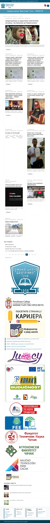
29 (15, 254)
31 (21, 254)
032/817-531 (29, 515)
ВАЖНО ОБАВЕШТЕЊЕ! (11, 222)
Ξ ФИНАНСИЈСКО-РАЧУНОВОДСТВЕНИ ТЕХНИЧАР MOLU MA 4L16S (18, 341)
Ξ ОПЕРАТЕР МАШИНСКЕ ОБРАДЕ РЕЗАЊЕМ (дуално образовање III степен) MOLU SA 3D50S (23, 349)
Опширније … (8, 49)
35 (32, 254)
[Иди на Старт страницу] (5, 254)
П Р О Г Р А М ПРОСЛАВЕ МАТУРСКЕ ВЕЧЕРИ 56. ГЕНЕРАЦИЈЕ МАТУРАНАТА (19, 251)
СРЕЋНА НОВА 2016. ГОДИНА (10, 246)
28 (12, 254)
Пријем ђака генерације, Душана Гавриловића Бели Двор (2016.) (35, 134)
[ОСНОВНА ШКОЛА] (7, 5)
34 (29, 254)
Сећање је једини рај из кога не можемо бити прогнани (13, 185)
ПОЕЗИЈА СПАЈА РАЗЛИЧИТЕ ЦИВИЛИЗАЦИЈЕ (35, 184)
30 (18, 254)
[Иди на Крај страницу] (40, 254)
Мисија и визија (8, 514)
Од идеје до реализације (12, 133)
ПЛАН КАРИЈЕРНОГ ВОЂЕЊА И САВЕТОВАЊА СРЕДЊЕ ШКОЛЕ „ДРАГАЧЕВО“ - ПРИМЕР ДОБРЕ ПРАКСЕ (13, 96)
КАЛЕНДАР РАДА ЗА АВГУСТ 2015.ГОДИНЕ (13, 248)
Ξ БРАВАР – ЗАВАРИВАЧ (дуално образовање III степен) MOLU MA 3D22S (20, 344)
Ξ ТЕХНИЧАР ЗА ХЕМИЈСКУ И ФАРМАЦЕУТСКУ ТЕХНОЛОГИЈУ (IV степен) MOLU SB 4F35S (22, 338)
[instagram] (45, 5)
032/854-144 (18, 514)
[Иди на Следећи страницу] (38, 254)
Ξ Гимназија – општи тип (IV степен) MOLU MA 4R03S (16, 346)
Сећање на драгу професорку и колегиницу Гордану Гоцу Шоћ (36, 95)
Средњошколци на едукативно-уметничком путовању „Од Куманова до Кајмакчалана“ (21, 22)
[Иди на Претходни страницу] (7, 254)
